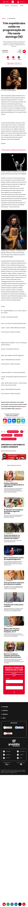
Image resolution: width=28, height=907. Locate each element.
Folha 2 (4, 18)
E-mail (7, 684)
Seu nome (8, 678)
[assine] (23, 904)
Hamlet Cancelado (7, 435)
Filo (22, 431)
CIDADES (21, 5)
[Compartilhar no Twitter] (20, 904)
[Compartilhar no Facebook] (12, 904)
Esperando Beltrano (13, 431)
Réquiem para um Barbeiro (9, 439)
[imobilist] (4, 904)
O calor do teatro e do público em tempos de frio (13, 150)
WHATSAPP (7, 5)
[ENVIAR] (14, 692)
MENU (7, 2)
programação (18, 435)
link (21, 408)
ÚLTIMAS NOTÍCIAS (14, 5)
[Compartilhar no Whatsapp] (8, 904)
